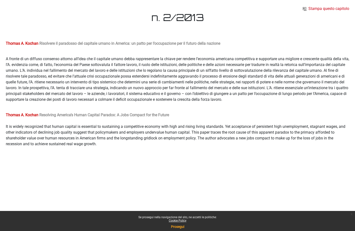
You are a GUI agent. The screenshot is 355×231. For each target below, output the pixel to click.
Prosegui (177, 227)
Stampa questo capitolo (328, 8)
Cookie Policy (177, 220)
